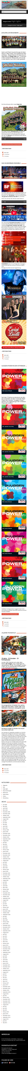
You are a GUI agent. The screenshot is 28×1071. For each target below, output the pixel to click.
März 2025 (5, 828)
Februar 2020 (6, 921)
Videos (4, 796)
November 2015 (6, 1001)
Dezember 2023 (6, 853)
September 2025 (6, 817)
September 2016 (6, 992)
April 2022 (5, 885)
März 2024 (5, 848)
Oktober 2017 (6, 968)
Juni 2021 (5, 903)
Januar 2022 (5, 891)
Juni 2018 (5, 956)
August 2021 (5, 900)
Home (4, 25)
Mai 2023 (5, 864)
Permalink (6, 156)
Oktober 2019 (6, 929)
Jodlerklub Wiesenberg (10, 33)
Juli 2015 (5, 1006)
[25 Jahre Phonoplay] (14, 645)
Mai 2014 (5, 1022)
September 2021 (6, 898)
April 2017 (5, 979)
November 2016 (6, 988)
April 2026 (5, 808)
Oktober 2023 (6, 857)
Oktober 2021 (6, 896)
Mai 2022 (5, 884)
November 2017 (6, 966)
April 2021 (5, 905)
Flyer (4, 787)
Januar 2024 (5, 851)
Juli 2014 (5, 1021)
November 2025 (6, 813)
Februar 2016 (6, 997)
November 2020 (6, 911)
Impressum (20, 1039)
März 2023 (5, 867)
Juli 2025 (5, 821)
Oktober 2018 (6, 950)
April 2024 (5, 846)
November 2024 (6, 835)
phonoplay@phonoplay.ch (10, 1053)
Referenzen (5, 792)
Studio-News (5, 794)
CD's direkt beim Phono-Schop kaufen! (12, 144)
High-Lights (6, 152)
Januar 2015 (5, 1013)
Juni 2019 (5, 936)
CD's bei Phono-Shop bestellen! (10, 614)
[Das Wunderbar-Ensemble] (14, 172)
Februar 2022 (6, 889)
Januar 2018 (5, 963)
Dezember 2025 (6, 812)
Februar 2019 (6, 943)
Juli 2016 (5, 995)
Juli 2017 (5, 974)
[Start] (3, 139)
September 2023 (6, 858)
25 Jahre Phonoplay (9, 633)
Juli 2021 (5, 902)
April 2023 (5, 866)
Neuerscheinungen (7, 790)
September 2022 (6, 878)
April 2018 (5, 959)
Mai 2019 (5, 938)
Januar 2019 (5, 945)
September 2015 (6, 1003)
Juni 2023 (5, 862)
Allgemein (5, 785)
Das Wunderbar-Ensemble (11, 163)
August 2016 (5, 994)
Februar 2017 (6, 983)
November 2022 (6, 875)
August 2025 (5, 819)
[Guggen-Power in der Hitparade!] (14, 381)
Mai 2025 (5, 824)
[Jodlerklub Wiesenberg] (14, 42)
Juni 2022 (5, 882)
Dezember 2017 (6, 965)
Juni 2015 (5, 1008)
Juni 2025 (5, 822)
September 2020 (6, 914)
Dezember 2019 (6, 925)
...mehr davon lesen (6, 148)
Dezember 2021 (6, 893)
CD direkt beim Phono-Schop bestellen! (13, 347)
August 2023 (5, 860)
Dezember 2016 (6, 986)
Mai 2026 (5, 806)
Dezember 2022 (6, 873)
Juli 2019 (5, 934)
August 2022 (5, 880)
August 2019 (5, 932)
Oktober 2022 (6, 876)
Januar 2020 (5, 923)
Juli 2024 (5, 842)
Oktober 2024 (6, 837)
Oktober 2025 (6, 815)
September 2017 (6, 970)
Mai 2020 (5, 918)
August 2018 (5, 954)
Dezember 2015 (6, 999)
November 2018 (6, 948)
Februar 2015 (6, 1012)
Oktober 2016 (6, 990)
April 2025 (5, 826)
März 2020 (5, 920)
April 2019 (5, 939)
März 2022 (5, 887)
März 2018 (5, 961)
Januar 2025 (5, 831)
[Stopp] (5, 139)
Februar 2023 (6, 869)
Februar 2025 (6, 830)
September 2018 (6, 952)
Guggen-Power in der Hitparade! (13, 366)
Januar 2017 (5, 985)
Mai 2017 (5, 977)
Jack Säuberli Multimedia (19, 1040)
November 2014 (6, 1015)
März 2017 (5, 981)
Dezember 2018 (6, 947)
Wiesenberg (5, 798)
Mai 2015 (5, 1010)
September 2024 (6, 839)
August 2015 (5, 1004)
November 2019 (6, 927)
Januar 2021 (5, 909)
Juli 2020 (5, 916)
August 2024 (5, 840)
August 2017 (5, 972)
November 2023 (6, 855)
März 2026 (5, 810)
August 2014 (5, 1019)
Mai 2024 (5, 844)
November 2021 (6, 894)
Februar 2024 (6, 849)
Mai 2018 (5, 957)
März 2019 (5, 941)
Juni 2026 (5, 804)
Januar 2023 (5, 871)
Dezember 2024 (6, 833)
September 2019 (6, 930)
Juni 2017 (5, 976)
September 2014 (6, 1017)
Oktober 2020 (6, 912)
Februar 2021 (6, 907)
